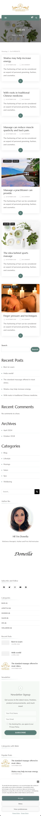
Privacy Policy (16, 813)
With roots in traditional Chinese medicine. (16, 94)
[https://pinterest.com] (26, 587)
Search (4, 345)
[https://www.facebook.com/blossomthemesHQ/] (4, 587)
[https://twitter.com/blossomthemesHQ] (9, 587)
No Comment (26, 65)
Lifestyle (7, 161)
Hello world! (8, 373)
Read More (17, 81)
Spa (12, 224)
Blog (5, 453)
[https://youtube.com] (20, 587)
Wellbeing (7, 481)
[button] (38, 782)
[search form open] (36, 18)
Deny (20, 804)
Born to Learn (8, 367)
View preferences (20, 809)
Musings (7, 287)
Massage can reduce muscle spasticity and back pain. (18, 129)
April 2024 (7, 430)
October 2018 (9, 436)
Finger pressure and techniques (20, 315)
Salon (15, 161)
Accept (20, 798)
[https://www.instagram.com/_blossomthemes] (15, 587)
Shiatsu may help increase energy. (17, 389)
